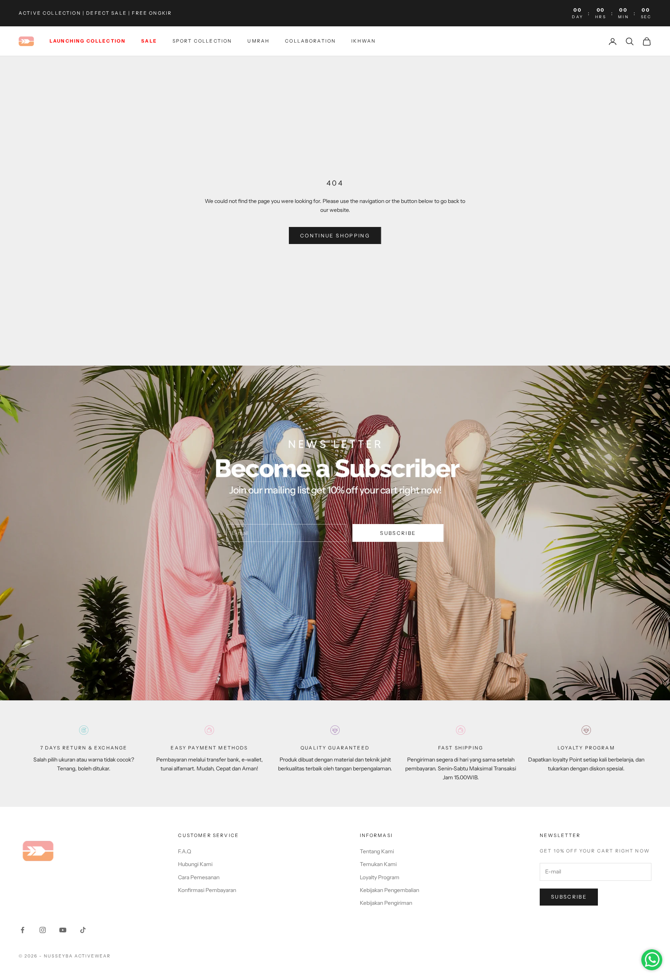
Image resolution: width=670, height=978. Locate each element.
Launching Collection (88, 41)
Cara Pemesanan (198, 877)
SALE (149, 41)
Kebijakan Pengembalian (389, 890)
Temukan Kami (378, 864)
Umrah (258, 41)
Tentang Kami (377, 851)
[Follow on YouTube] (63, 930)
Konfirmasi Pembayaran (207, 890)
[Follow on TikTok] (83, 930)
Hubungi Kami (195, 864)
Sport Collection (202, 41)
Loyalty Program (379, 877)
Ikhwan (363, 41)
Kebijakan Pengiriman (386, 902)
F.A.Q (184, 851)
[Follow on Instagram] (43, 930)
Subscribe (398, 533)
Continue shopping (335, 235)
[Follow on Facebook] (22, 930)
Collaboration (310, 41)
